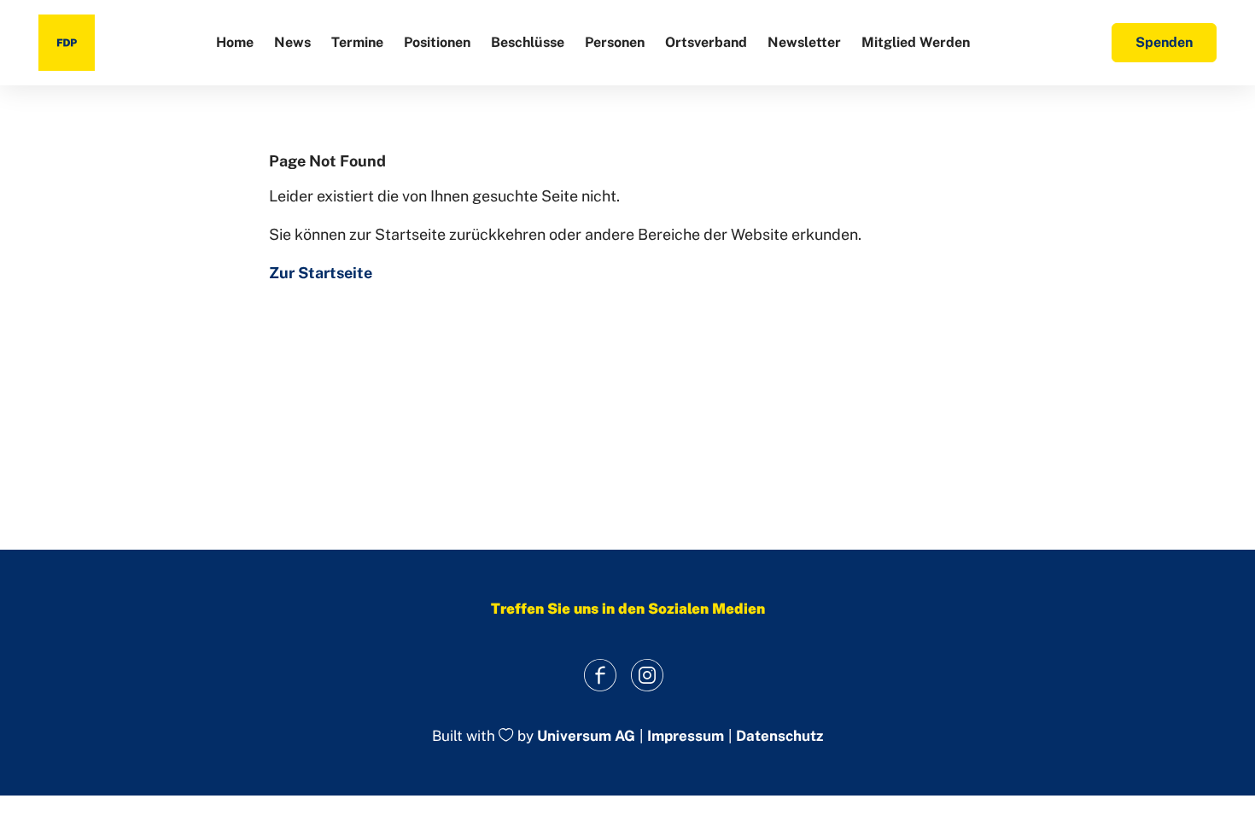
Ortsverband (706, 42)
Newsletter (804, 42)
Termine (357, 42)
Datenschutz (779, 736)
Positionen (437, 42)
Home (235, 42)
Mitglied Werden (915, 42)
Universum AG (586, 736)
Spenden (1164, 42)
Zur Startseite (320, 273)
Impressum (685, 736)
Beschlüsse (527, 42)
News (292, 42)
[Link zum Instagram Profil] (647, 675)
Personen (615, 42)
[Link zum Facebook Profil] (600, 675)
